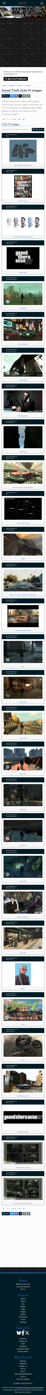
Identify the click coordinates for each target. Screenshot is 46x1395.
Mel (23, 666)
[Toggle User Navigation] (42, 3)
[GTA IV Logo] (23, 258)
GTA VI (23, 1369)
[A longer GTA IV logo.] (23, 1117)
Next (19, 119)
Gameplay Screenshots (11, 279)
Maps (7, 136)
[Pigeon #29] (23, 866)
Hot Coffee (23, 953)
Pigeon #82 (23, 774)
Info (23, 1304)
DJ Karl (23, 988)
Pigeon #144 (23, 738)
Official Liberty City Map (23, 523)
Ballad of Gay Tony (23, 1284)
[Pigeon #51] (23, 795)
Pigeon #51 (23, 809)
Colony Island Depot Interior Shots (23, 1203)
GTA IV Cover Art (23, 201)
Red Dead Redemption (23, 1374)
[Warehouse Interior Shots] (23, 1153)
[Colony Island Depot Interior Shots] (23, 1189)
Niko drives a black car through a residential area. (23, 594)
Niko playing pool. (23, 416)
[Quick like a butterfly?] (23, 902)
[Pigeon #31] (23, 831)
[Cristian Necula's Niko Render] (23, 616)
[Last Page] (24, 119)
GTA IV (19, 85)
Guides (23, 1306)
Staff (23, 1344)
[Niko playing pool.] (23, 401)
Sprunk (23, 1024)
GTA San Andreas (23, 1379)
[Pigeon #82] (23, 759)
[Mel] (23, 652)
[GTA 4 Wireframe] (23, 329)
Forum (23, 1319)
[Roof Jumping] (23, 437)
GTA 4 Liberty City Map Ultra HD (23, 165)
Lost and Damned (23, 1287)
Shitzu (23, 1060)
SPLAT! (23, 559)
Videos (23, 1314)
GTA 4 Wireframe (23, 344)
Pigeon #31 (23, 845)
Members (23, 1346)
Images (23, 1312)
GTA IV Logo (23, 272)
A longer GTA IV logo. (23, 1131)
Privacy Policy (23, 1351)
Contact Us (23, 1341)
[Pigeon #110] (23, 294)
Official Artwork (9, 172)
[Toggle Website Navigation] (4, 3)
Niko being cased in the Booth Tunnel (23, 487)
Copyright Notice (23, 1349)
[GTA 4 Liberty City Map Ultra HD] (23, 150)
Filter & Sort (39, 130)
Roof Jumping (23, 451)
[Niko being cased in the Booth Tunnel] (23, 473)
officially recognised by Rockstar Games (29, 1388)
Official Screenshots (10, 387)
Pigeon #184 (23, 380)
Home (4, 85)
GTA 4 (23, 1376)
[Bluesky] (12, 96)
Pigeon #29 (23, 881)
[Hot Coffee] (23, 938)
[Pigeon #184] (23, 365)
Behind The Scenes (10, 207)
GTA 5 (23, 1371)
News (23, 1301)
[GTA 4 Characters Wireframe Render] (23, 222)
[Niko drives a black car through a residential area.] (23, 580)
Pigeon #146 (23, 702)
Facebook (23, 1363)
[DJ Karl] (23, 974)
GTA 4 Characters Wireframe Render (23, 236)
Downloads (23, 1317)
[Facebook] (16, 96)
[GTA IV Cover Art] (23, 186)
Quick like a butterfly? (23, 917)
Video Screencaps (10, 422)
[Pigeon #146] (23, 687)
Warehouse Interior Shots (23, 1167)
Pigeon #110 (23, 308)
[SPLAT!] (23, 544)
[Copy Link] (28, 96)
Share (7, 96)
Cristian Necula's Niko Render (23, 630)
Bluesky (23, 1361)
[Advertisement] (23, 43)
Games (11, 85)
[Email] (24, 96)
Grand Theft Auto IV (11, 134)
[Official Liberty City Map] (23, 508)
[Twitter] (20, 96)
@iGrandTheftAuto (17, 78)
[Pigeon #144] (23, 723)
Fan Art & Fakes (9, 601)
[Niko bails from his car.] (23, 1081)
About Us (23, 1338)
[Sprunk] (23, 1010)
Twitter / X (23, 1366)
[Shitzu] (23, 1045)
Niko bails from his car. (23, 1096)
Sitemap (23, 1322)
